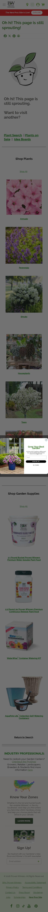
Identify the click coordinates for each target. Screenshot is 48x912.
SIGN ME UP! (36, 461)
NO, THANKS (36, 465)
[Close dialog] (46, 440)
